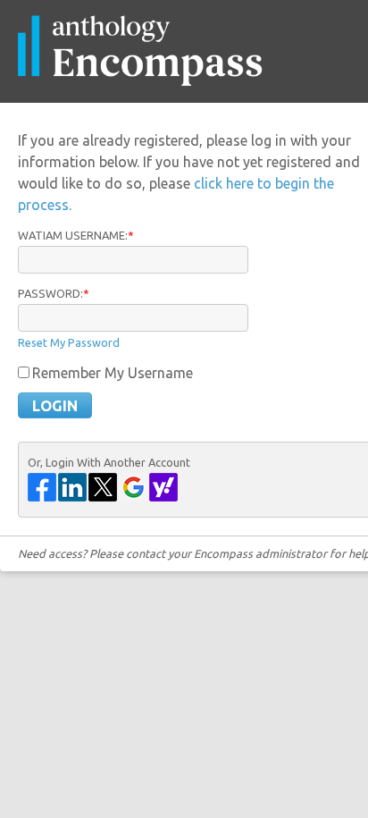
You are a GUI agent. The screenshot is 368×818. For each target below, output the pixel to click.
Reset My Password (69, 342)
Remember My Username (112, 373)
